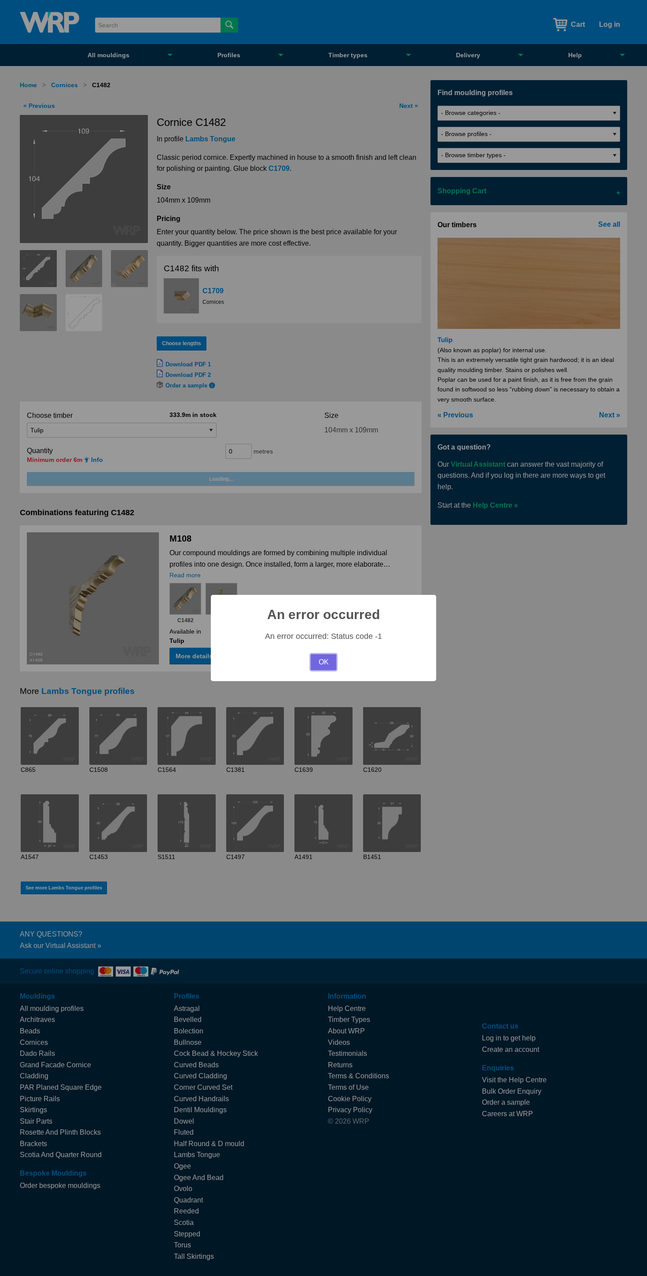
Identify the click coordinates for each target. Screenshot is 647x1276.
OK (324, 662)
